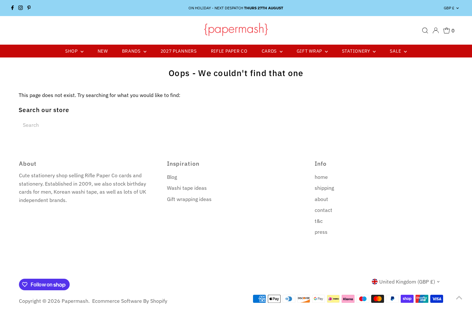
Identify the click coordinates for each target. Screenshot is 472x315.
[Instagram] (20, 8)
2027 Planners (179, 51)
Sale (396, 51)
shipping (324, 188)
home (321, 177)
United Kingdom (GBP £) (407, 281)
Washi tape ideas (187, 188)
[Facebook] (12, 8)
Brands (132, 51)
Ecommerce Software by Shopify (129, 301)
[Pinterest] (29, 8)
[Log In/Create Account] (436, 30)
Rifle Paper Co (229, 51)
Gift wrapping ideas (189, 199)
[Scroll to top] (459, 297)
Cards (270, 51)
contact (323, 210)
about (321, 199)
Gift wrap (310, 51)
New (103, 51)
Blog (172, 177)
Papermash (75, 301)
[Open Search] (425, 30)
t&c (319, 221)
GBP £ (449, 7)
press (321, 232)
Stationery (356, 51)
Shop (72, 51)
